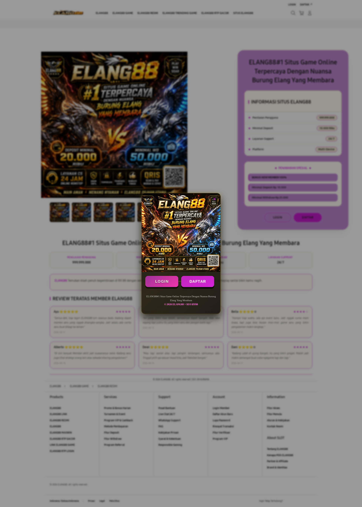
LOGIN (162, 281)
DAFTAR (197, 281)
